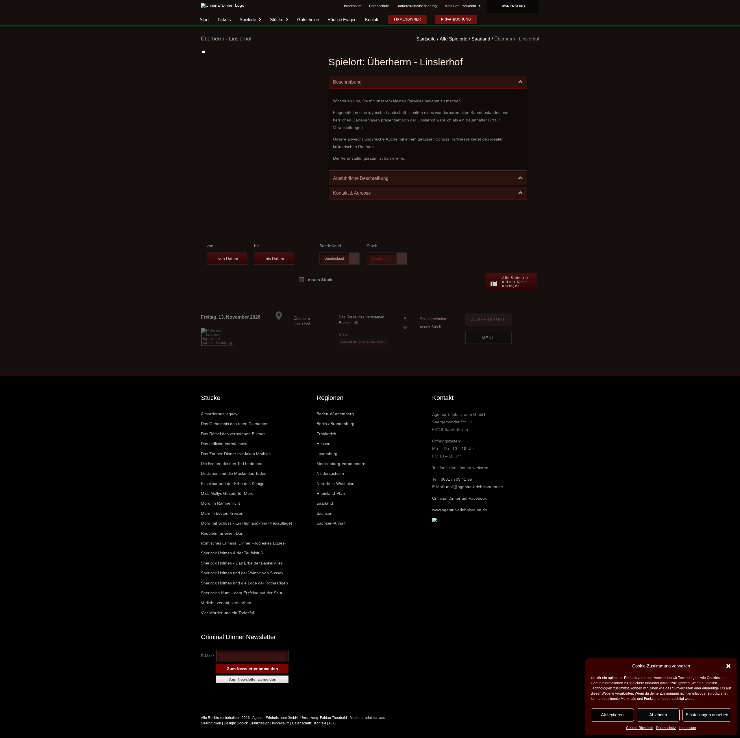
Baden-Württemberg (335, 425)
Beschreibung (347, 93)
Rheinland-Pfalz (331, 505)
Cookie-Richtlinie (639, 728)
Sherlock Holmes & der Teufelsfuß (232, 564)
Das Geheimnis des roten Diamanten (235, 435)
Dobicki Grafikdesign (253, 735)
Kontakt (320, 735)
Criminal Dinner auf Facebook (459, 510)
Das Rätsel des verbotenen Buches (233, 445)
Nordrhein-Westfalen (335, 495)
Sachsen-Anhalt (331, 534)
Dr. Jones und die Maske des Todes (233, 485)
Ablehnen (658, 714)
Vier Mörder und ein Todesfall (228, 624)
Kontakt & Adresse (352, 204)
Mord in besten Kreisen (222, 525)
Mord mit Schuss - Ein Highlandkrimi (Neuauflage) (246, 534)
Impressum (687, 728)
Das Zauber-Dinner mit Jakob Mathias (236, 465)
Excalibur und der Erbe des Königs (232, 495)
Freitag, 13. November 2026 (230, 328)
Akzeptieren (612, 714)
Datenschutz (666, 728)
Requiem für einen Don (222, 545)
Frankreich (326, 445)
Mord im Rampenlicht (220, 514)
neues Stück (320, 291)
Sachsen (324, 525)
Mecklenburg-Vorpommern (341, 475)
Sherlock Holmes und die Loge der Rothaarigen (244, 594)
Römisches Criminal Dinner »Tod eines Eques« (244, 554)
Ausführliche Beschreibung (360, 189)
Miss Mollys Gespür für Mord (227, 505)
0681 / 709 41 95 (456, 490)
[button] (728, 666)
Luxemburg (327, 465)
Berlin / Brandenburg (335, 435)
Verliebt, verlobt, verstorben (226, 614)
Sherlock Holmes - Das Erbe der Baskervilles (242, 574)
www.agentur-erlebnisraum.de (459, 521)
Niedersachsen (330, 485)
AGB (332, 735)
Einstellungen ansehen (707, 714)
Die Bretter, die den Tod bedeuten (231, 475)
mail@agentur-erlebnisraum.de (474, 498)
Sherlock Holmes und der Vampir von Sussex (242, 584)
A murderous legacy (219, 425)
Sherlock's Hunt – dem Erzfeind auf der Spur (241, 604)
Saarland (325, 514)
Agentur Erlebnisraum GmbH (275, 729)
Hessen (323, 455)
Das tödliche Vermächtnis (224, 455)
